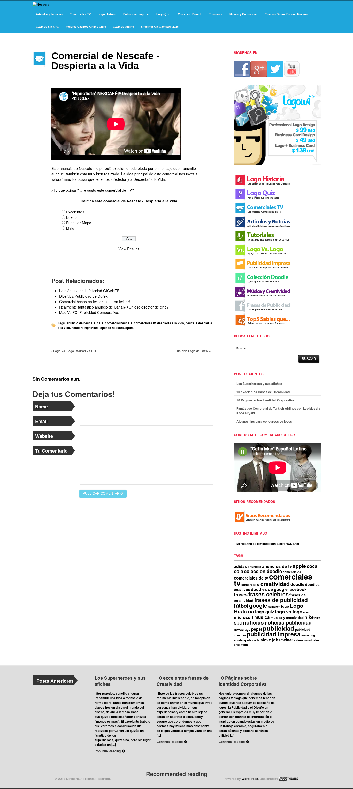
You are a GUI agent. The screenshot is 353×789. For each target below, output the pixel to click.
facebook (297, 589)
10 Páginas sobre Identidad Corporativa (265, 400)
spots (129, 327)
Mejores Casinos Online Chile (86, 26)
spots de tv (251, 640)
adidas (240, 566)
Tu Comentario (51, 450)
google (258, 605)
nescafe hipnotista (85, 327)
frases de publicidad (281, 600)
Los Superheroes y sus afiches (259, 383)
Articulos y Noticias (49, 14)
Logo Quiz (163, 14)
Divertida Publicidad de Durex (83, 296)
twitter (287, 640)
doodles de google (269, 589)
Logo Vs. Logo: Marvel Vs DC (73, 351)
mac (306, 612)
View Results (128, 248)
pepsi (256, 629)
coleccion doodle (263, 571)
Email (41, 421)
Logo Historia (107, 14)
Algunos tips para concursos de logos (264, 421)
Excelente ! (75, 211)
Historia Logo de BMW (193, 351)
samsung (308, 635)
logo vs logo (288, 611)
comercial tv (250, 584)
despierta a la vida (170, 323)
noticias (253, 622)
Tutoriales (215, 14)
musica (262, 617)
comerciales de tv (251, 578)
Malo (70, 228)
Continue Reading (108, 751)
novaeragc (242, 629)
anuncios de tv (277, 566)
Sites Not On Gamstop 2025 (160, 26)
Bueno (71, 217)
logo (285, 606)
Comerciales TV (80, 14)
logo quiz (264, 611)
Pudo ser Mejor (78, 222)
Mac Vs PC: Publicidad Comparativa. (89, 312)
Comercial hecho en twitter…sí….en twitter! (94, 301)
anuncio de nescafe (81, 323)
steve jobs (270, 640)
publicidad (278, 628)
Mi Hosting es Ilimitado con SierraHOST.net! (268, 543)
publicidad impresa (274, 634)
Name (41, 406)
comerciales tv (145, 323)
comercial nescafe (118, 323)
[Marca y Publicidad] (41, 4)
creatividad (275, 584)
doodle (297, 584)
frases (241, 594)
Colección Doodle (190, 14)
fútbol (241, 605)
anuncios (254, 566)
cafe (100, 323)
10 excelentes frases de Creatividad (263, 391)
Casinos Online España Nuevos (286, 14)
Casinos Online (123, 26)
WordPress (250, 778)
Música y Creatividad (243, 14)
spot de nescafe (112, 327)
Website (44, 436)
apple (299, 565)
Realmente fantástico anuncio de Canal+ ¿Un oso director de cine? (114, 307)
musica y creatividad (287, 617)
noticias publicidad (288, 622)
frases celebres (268, 594)
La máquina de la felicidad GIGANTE (89, 290)
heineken (274, 606)
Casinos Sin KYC (47, 26)
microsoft (244, 617)
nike (309, 617)
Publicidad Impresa (136, 14)
